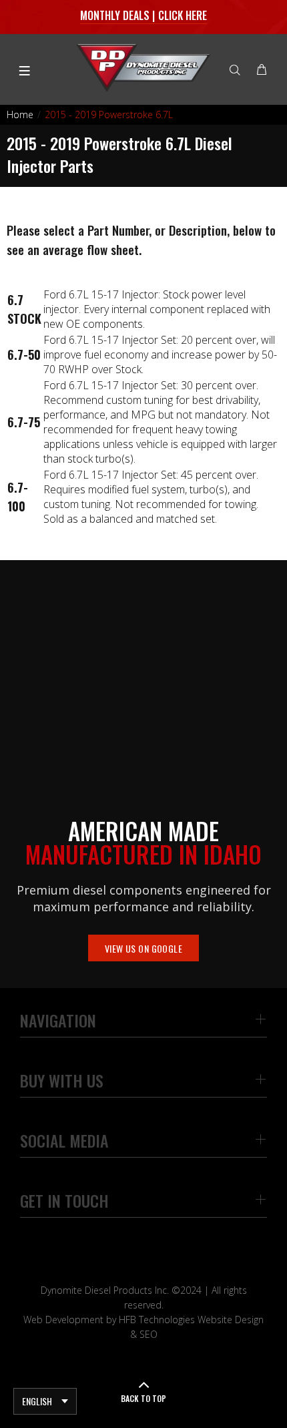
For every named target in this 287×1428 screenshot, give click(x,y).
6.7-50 (24, 354)
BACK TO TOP (143, 1398)
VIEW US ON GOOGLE (143, 948)
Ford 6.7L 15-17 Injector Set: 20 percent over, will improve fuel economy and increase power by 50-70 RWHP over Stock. (160, 354)
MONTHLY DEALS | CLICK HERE (144, 15)
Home (20, 114)
